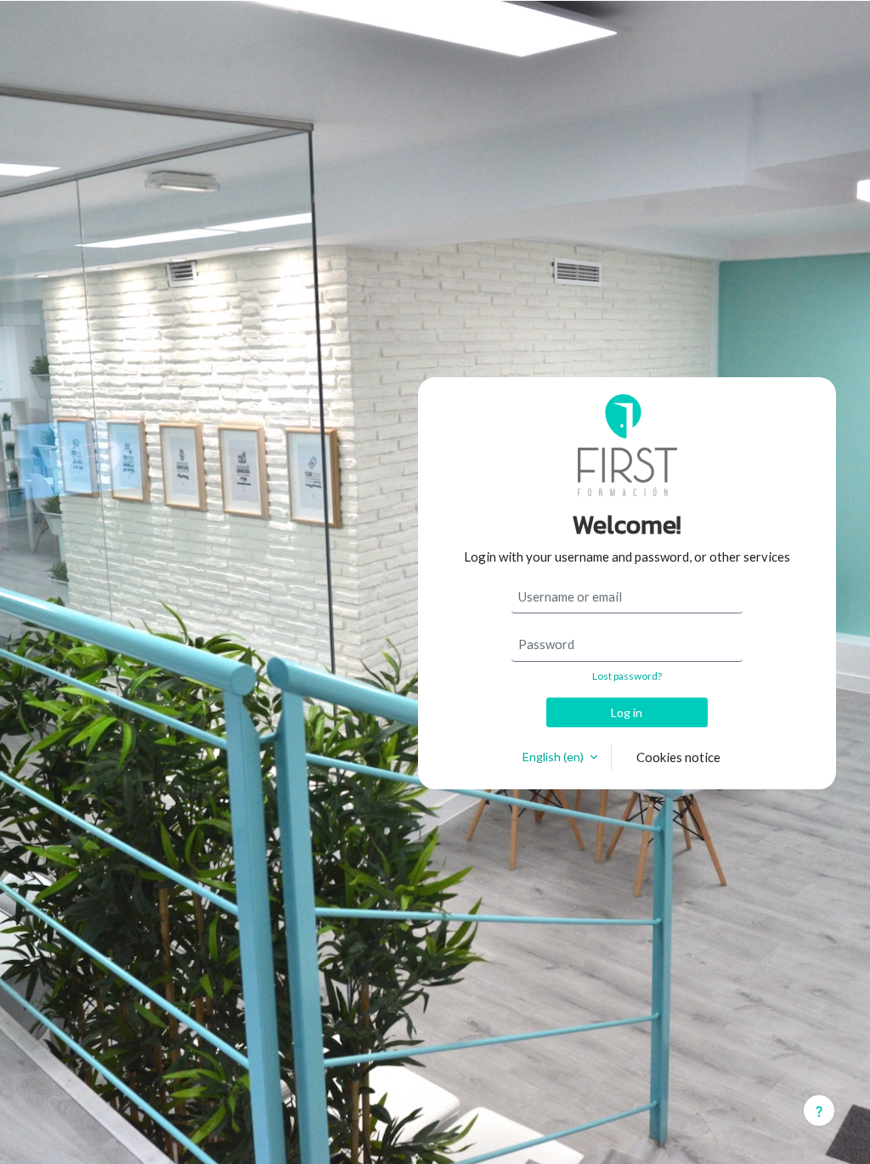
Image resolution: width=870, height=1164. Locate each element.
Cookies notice (678, 757)
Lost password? (627, 676)
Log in (626, 712)
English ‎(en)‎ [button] (554, 756)
